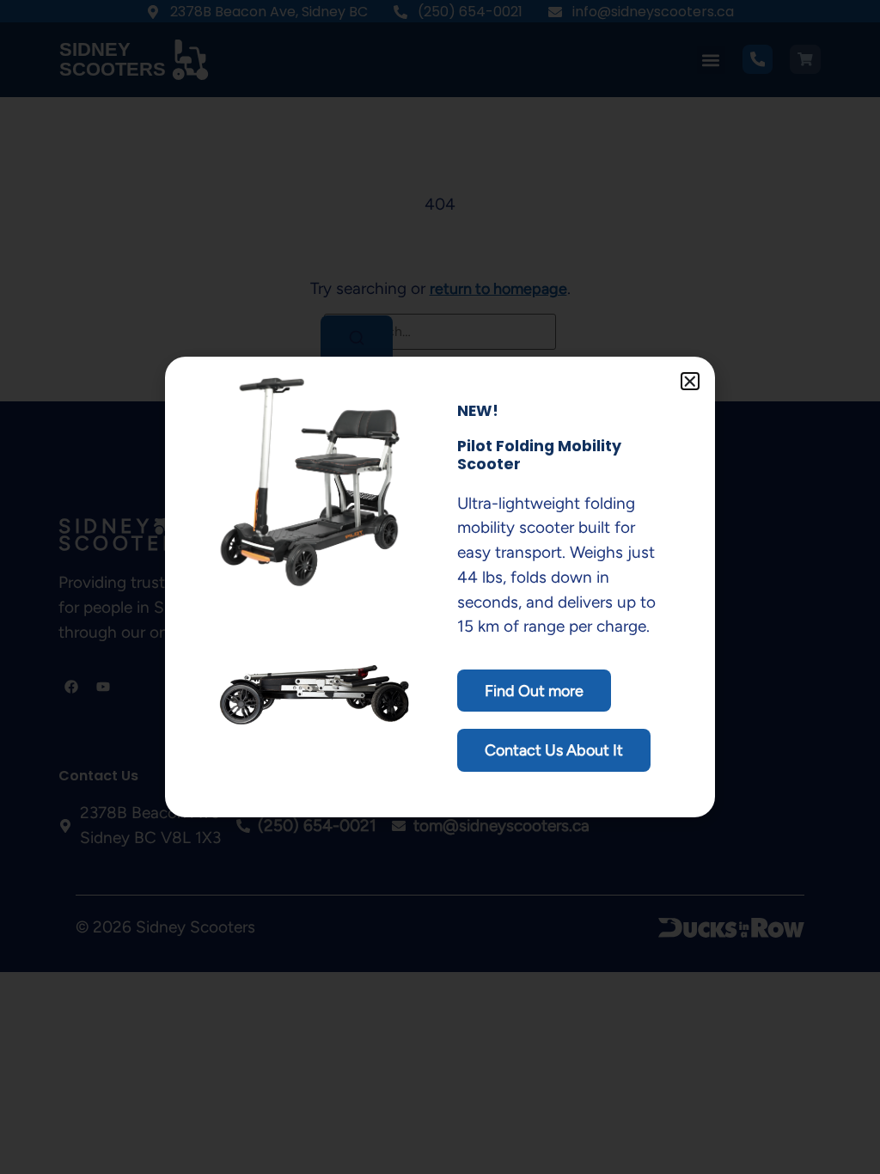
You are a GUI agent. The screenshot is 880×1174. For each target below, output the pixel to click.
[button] (690, 381)
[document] (440, 587)
